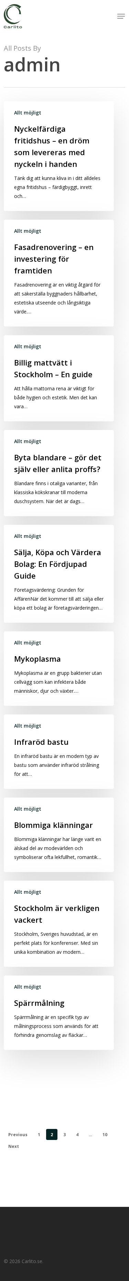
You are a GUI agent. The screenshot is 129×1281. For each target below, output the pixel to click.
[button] (121, 16)
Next (13, 1146)
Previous (18, 1135)
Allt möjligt (27, 112)
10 (105, 1135)
